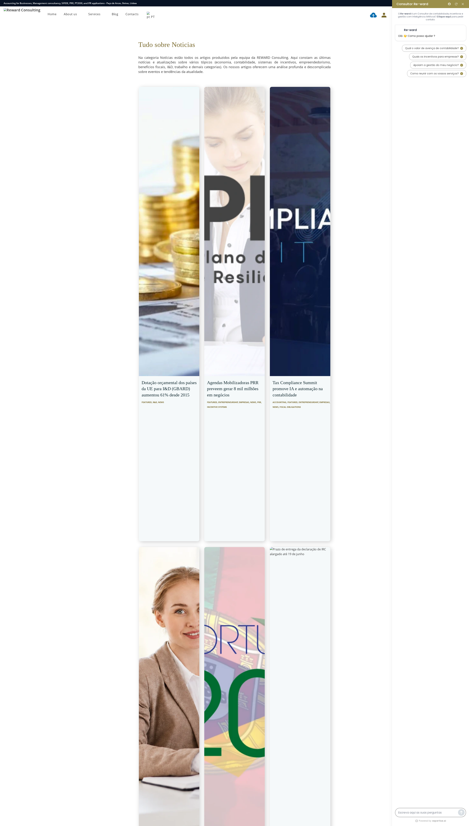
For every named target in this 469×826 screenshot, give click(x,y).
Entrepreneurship (228, 402)
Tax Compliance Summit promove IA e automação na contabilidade (298, 388)
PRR (71, 3)
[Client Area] (384, 15)
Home (52, 14)
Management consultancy (46, 3)
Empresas (244, 402)
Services (94, 14)
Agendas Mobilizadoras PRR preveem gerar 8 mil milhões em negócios (232, 388)
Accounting (279, 402)
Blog (115, 14)
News (161, 402)
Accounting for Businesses (18, 3)
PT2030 (78, 3)
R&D (155, 402)
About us (70, 14)
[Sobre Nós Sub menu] (80, 14)
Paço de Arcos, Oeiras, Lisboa (121, 3)
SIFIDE (65, 3)
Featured (147, 402)
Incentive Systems (217, 407)
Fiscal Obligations (290, 407)
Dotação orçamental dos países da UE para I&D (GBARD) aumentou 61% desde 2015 (169, 388)
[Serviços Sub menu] (103, 14)
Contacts (132, 14)
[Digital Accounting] (373, 15)
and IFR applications (94, 3)
